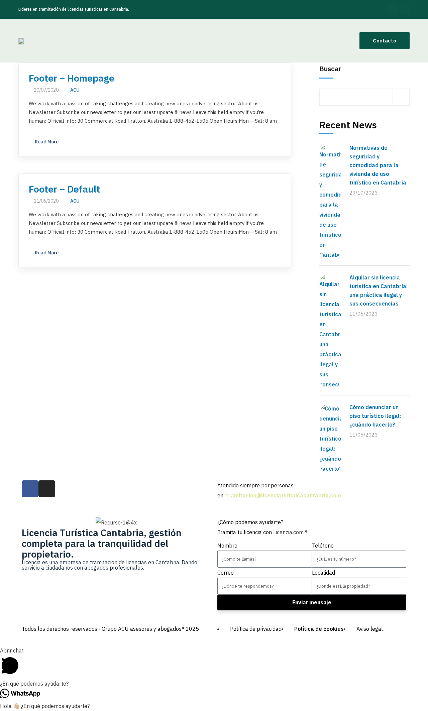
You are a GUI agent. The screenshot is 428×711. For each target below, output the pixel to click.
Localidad (323, 572)
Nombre (227, 545)
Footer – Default (64, 189)
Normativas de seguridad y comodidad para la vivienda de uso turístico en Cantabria (377, 165)
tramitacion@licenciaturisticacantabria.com (283, 495)
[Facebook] (393, 9)
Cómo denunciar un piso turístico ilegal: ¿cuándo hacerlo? (375, 416)
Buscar (330, 68)
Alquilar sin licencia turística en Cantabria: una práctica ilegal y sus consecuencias (378, 290)
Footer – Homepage (71, 78)
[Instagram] (405, 9)
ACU (75, 90)
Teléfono (323, 545)
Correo (225, 572)
